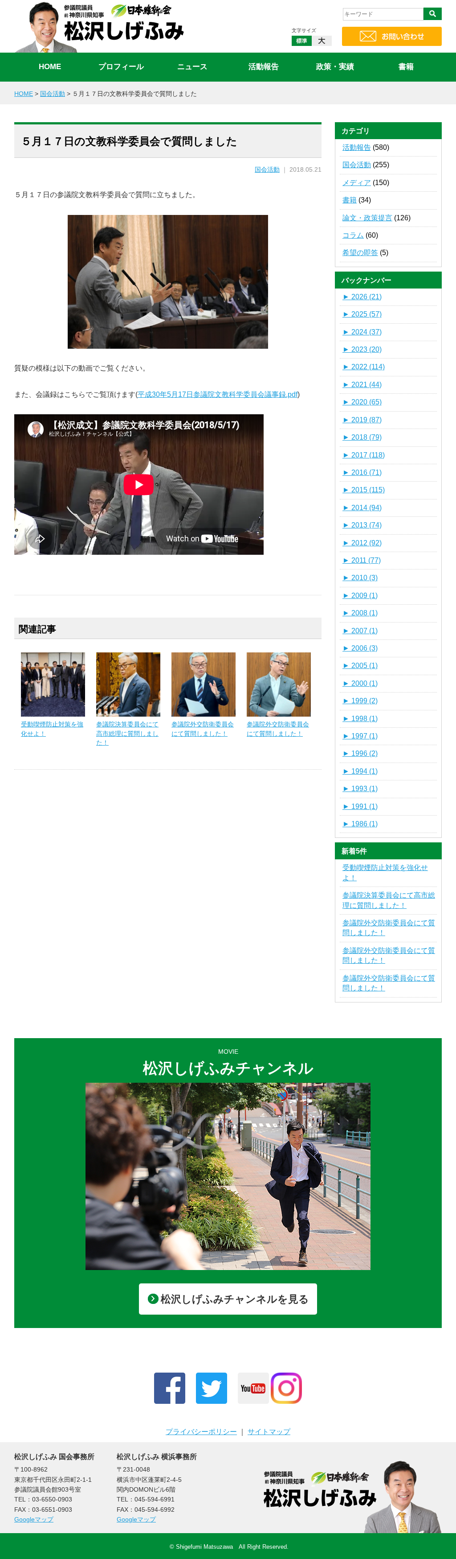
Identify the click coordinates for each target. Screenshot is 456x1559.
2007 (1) (360, 631)
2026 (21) (362, 297)
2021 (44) (362, 384)
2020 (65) (362, 402)
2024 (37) (362, 332)
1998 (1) (360, 718)
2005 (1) (360, 665)
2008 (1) (360, 613)
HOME (50, 66)
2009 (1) (360, 595)
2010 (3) (360, 578)
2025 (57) (362, 314)
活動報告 (263, 66)
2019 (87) (362, 420)
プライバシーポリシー (201, 1431)
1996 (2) (360, 753)
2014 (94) (362, 507)
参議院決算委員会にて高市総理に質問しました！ (127, 733)
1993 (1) (360, 788)
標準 (302, 41)
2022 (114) (363, 367)
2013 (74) (362, 525)
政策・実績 (335, 66)
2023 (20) (362, 349)
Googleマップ (33, 1519)
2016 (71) (362, 472)
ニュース (192, 66)
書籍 (406, 66)
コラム (353, 235)
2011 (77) (361, 560)
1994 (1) (360, 771)
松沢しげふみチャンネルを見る (235, 1299)
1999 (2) (360, 701)
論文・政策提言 (367, 218)
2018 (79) (362, 437)
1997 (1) (360, 736)
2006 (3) (360, 648)
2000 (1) (360, 683)
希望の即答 (360, 252)
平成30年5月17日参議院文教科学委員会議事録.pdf (217, 394)
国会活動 (267, 169)
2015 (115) (363, 490)
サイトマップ (269, 1431)
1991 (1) (360, 806)
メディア (356, 182)
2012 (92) (362, 543)
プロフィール (121, 66)
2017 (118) (363, 455)
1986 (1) (360, 824)
